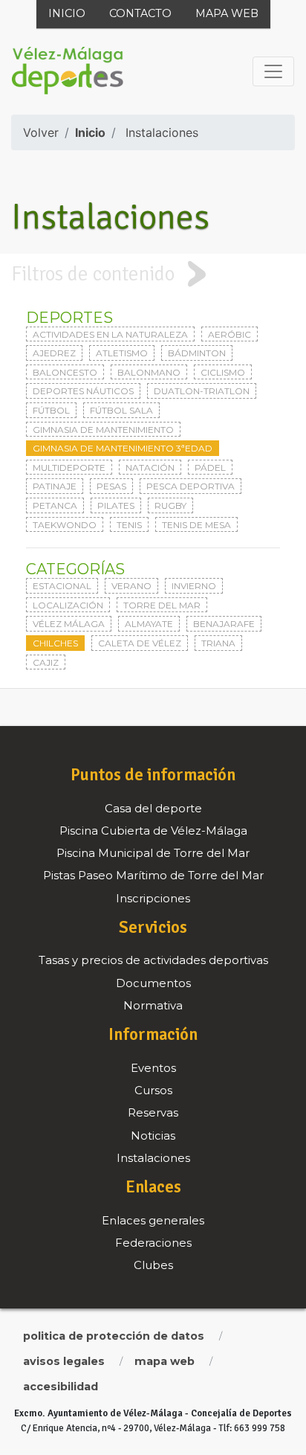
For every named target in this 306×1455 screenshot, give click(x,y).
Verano (131, 585)
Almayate (149, 623)
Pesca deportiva (190, 486)
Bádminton (197, 353)
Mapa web (226, 13)
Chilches (55, 643)
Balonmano (148, 372)
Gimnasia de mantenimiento (103, 429)
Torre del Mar (162, 605)
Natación (150, 467)
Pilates (115, 505)
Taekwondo (65, 524)
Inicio (66, 13)
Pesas (111, 486)
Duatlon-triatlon (202, 390)
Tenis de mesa (196, 524)
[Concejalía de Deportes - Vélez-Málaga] (67, 71)
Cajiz (46, 662)
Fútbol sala (121, 410)
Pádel (210, 467)
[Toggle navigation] (273, 71)
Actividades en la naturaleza (110, 334)
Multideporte (69, 467)
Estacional (62, 585)
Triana (218, 643)
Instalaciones (162, 132)
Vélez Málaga (69, 623)
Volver (41, 132)
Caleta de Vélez (139, 643)
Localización (68, 605)
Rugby (170, 505)
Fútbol (51, 410)
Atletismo (122, 353)
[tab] (153, 274)
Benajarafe (224, 623)
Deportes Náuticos (83, 390)
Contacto (140, 13)
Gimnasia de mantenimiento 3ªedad (122, 448)
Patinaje (54, 486)
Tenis (129, 524)
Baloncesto (65, 372)
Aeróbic (229, 334)
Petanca (55, 505)
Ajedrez (54, 353)
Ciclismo (223, 372)
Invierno (194, 585)
